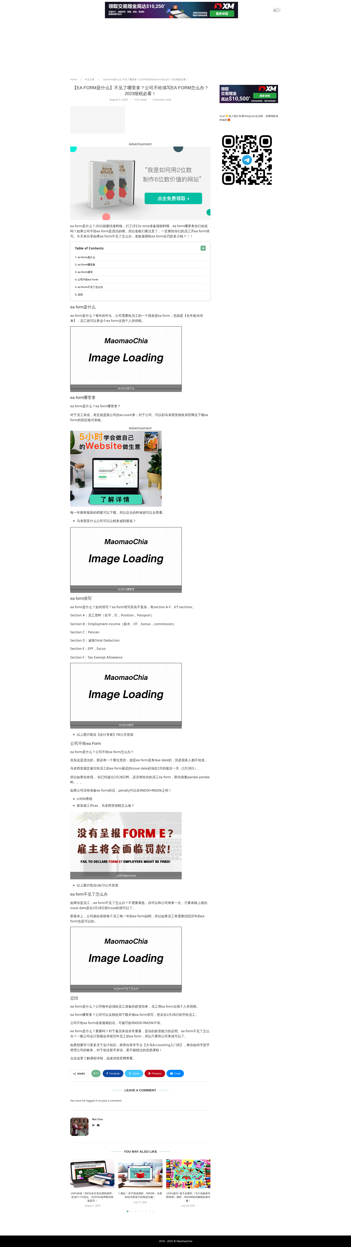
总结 (80, 294)
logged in (92, 1100)
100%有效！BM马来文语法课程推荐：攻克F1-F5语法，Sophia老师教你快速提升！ (92, 1197)
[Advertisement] (175, 47)
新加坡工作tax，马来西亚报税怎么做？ (105, 805)
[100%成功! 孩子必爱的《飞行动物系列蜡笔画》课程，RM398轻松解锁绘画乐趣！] (188, 1174)
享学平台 (136, 1045)
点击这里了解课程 (83, 1058)
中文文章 (89, 79)
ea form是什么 (86, 257)
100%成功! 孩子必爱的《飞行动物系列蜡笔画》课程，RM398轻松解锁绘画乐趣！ (188, 1197)
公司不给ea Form (88, 279)
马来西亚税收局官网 (180, 415)
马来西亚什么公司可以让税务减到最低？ (106, 521)
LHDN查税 (84, 798)
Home (73, 79)
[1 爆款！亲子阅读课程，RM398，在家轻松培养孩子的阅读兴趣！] (140, 1174)
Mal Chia (97, 1119)
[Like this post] (97, 1073)
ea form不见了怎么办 (90, 287)
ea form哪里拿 (86, 264)
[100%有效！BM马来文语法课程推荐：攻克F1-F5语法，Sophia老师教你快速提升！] (92, 1174)
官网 (123, 1058)
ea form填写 (85, 272)
